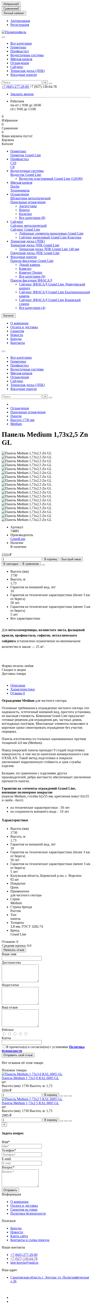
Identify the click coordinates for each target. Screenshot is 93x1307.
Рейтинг (8, 1030)
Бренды (16, 339)
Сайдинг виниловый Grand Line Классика (50, 237)
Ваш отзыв (10, 1007)
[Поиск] (50, 83)
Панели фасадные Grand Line (31, 261)
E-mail (6, 1159)
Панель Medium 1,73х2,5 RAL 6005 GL (30, 1103)
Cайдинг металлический (28, 225)
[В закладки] (66, 1096)
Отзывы (17, 693)
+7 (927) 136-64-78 (23, 1258)
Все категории (21, 43)
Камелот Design (30, 272)
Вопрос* (8, 1167)
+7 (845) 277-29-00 (16, 86)
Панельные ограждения (27, 202)
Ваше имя (9, 954)
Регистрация (19, 25)
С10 (13, 163)
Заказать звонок (22, 94)
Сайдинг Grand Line (25, 229)
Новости (16, 335)
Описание (17, 685)
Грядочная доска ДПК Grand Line (34, 253)
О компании (19, 323)
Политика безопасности (28, 1213)
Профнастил (19, 51)
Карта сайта (19, 1236)
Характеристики (22, 689)
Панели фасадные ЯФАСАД (31, 280)
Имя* (6, 1142)
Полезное (9, 1221)
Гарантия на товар (23, 1209)
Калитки (25, 214)
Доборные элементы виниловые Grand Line (51, 233)
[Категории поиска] (3, 37)
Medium (16, 424)
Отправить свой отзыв (18, 1055)
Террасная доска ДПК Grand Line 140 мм (49, 249)
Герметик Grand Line (25, 155)
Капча (6, 1038)
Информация (11, 1194)
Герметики (18, 47)
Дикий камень (29, 265)
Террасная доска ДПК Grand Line (34, 245)
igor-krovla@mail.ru (24, 1262)
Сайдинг (16, 67)
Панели (16, 416)
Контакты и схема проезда (29, 1240)
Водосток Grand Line (25, 175)
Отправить (10, 1190)
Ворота (24, 210)
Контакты (17, 343)
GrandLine (17, 539)
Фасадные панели (23, 75)
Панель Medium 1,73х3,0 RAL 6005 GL (30, 1078)
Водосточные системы (27, 55)
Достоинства (11, 962)
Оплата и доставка (24, 327)
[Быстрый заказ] (61, 1096)
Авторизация (20, 21)
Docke (14, 186)
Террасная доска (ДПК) (27, 71)
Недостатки (10, 985)
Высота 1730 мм (22, 420)
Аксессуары (28, 206)
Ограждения (19, 63)
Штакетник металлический (30, 198)
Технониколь (20, 190)
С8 (12, 167)
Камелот (25, 268)
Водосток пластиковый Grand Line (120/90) (51, 178)
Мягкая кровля (21, 59)
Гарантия (17, 331)
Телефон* (9, 1150)
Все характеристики (25, 618)
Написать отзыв (13, 950)
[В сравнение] (70, 1096)
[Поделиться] (43, 564)
